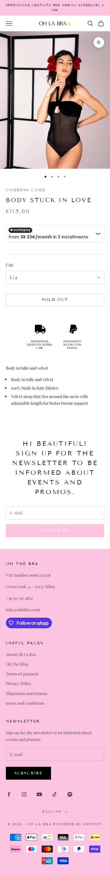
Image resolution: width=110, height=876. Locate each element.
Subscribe (28, 773)
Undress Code (26, 190)
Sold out (55, 299)
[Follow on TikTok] (54, 794)
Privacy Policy (18, 683)
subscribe (55, 530)
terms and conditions (25, 703)
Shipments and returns (26, 693)
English (52, 812)
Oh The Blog (17, 664)
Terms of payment (22, 674)
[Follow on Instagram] (24, 794)
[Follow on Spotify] (70, 794)
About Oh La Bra (21, 654)
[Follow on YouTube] (39, 794)
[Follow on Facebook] (9, 794)
